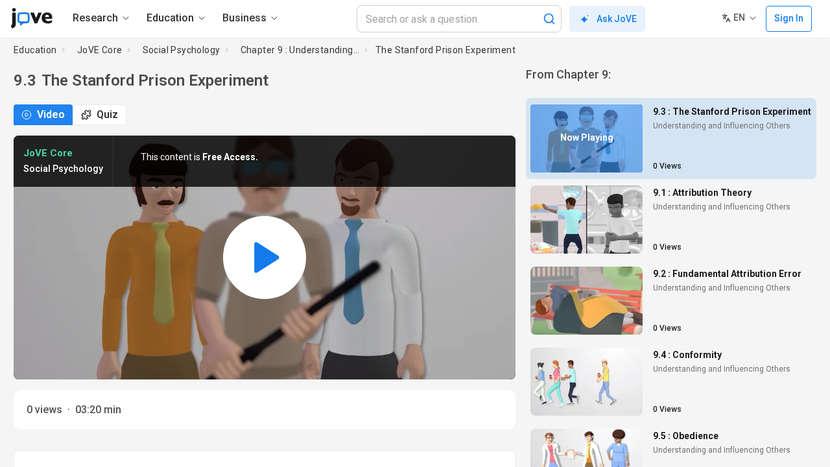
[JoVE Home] (31, 18)
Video (51, 114)
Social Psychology (181, 50)
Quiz (107, 114)
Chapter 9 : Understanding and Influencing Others (300, 50)
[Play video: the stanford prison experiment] (265, 258)
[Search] (549, 18)
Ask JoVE (617, 19)
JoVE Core (100, 50)
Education (35, 50)
